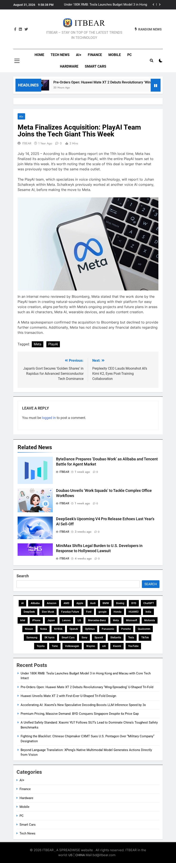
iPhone (36, 620)
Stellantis (115, 637)
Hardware (69, 66)
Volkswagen (72, 646)
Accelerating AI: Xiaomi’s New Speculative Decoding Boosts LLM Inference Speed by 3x (83, 705)
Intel (22, 620)
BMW (106, 603)
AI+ (78, 55)
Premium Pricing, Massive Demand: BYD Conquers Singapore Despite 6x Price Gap (80, 714)
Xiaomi (117, 646)
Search (23, 576)
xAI (104, 646)
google (102, 611)
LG (79, 620)
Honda (117, 611)
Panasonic (108, 628)
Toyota (41, 646)
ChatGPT (148, 603)
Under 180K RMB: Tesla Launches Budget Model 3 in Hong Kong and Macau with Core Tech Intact (105, 4)
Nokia (43, 628)
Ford (88, 611)
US (70, 855)
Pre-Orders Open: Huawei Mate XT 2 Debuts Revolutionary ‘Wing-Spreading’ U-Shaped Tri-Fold (87, 687)
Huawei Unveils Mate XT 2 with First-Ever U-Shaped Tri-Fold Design (68, 696)
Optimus (90, 628)
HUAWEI (133, 611)
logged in (49, 418)
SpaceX (98, 637)
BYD (133, 603)
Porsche (126, 628)
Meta (37, 344)
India (148, 611)
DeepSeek (29, 611)
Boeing (120, 603)
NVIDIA (58, 628)
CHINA (80, 855)
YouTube (133, 646)
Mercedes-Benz (97, 620)
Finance (95, 55)
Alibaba (35, 603)
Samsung (31, 637)
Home (39, 55)
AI (22, 603)
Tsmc (55, 646)
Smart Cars (95, 66)
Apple (79, 603)
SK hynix (49, 637)
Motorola (149, 620)
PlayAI (53, 344)
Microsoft (131, 620)
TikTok (145, 637)
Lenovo (66, 620)
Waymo (90, 646)
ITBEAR (26, 143)
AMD (66, 603)
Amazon (51, 603)
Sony (84, 637)
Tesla (131, 637)
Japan (51, 620)
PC (129, 55)
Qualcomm (144, 628)
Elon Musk (48, 611)
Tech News (60, 55)
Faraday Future (70, 611)
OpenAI (74, 628)
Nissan (29, 628)
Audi (93, 603)
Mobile (114, 55)
